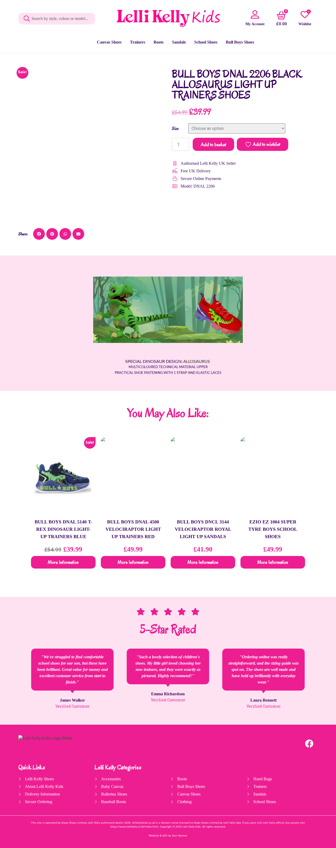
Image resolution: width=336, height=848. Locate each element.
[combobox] (56, 18)
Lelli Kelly (188, 826)
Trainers (137, 42)
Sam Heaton (179, 835)
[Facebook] (309, 743)
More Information (63, 562)
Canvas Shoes (109, 42)
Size (175, 128)
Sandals (179, 42)
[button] (39, 234)
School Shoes (205, 42)
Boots (159, 42)
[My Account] (255, 14)
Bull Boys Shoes (240, 42)
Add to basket (213, 144)
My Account (255, 24)
